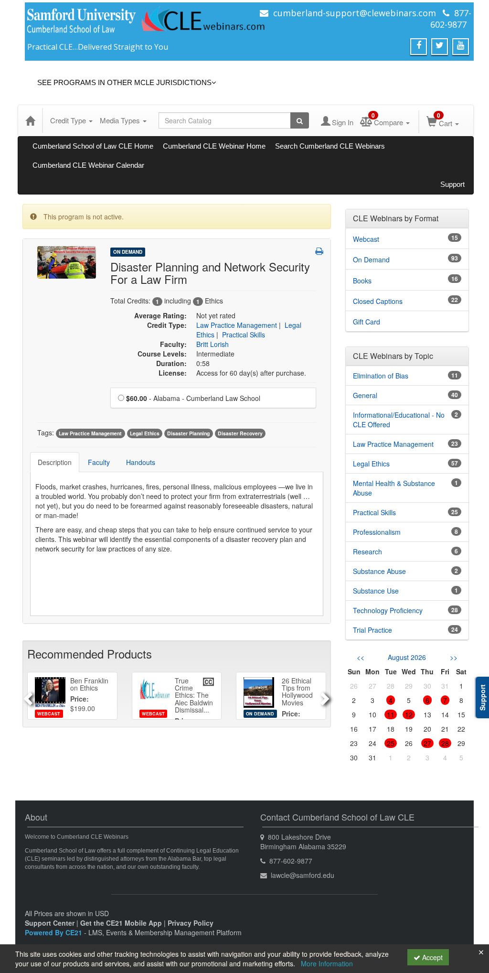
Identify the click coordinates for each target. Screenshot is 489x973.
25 (390, 743)
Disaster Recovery (240, 433)
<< (360, 657)
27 (427, 743)
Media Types (121, 120)
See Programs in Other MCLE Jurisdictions (124, 82)
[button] (319, 251)
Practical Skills (243, 334)
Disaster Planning (188, 433)
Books (362, 280)
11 (390, 714)
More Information (327, 963)
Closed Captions (378, 301)
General (365, 395)
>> (453, 657)
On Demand (127, 252)
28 (445, 743)
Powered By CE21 (54, 932)
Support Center (49, 923)
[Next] (326, 696)
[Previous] (26, 696)
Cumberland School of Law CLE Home (92, 146)
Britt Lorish (212, 344)
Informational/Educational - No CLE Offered (399, 419)
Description (55, 462)
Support (452, 184)
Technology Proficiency (388, 610)
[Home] (30, 120)
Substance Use (376, 590)
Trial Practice (372, 630)
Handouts (140, 462)
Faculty (99, 462)
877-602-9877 (450, 18)
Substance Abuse (379, 571)
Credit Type (69, 120)
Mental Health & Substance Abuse (394, 487)
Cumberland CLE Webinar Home (214, 146)
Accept (431, 957)
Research (367, 551)
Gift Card (366, 321)
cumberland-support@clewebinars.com (354, 13)
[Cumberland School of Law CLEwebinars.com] (146, 22)
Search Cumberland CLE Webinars (330, 146)
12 (409, 714)
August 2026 (407, 657)
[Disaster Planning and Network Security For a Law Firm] (66, 261)
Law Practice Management (236, 325)
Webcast (366, 239)
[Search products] (299, 120)
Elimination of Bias (380, 375)
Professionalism (377, 532)
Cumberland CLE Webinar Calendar (88, 165)
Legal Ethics (144, 433)
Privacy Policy (190, 923)
